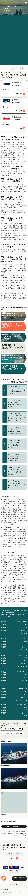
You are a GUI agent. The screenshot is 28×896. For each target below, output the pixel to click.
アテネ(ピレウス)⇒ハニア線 (13, 729)
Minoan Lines (5, 211)
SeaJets (7, 212)
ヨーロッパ (11, 68)
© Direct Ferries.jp (5, 889)
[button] (14, 390)
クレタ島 (20, 68)
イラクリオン (5, 70)
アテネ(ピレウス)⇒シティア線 (13, 733)
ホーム (3, 68)
